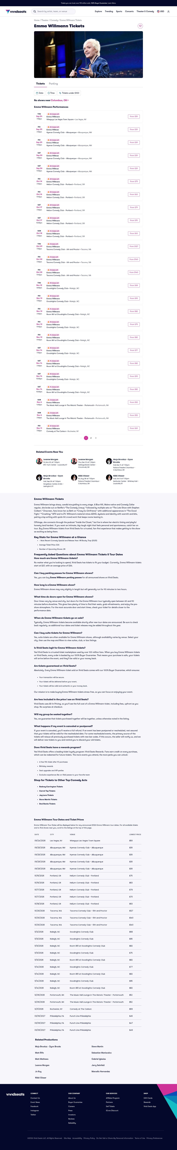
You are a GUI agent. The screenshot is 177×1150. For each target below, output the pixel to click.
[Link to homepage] (17, 11)
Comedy (54, 20)
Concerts (129, 11)
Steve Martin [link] (97, 1046)
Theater (44, 20)
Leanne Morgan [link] (42, 1065)
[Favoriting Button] (140, 26)
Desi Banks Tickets (47, 804)
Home (36, 20)
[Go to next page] (96, 438)
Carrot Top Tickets (47, 791)
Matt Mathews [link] (41, 1059)
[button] (39, 93)
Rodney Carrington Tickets (51, 787)
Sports (119, 11)
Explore (98, 11)
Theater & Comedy (145, 11)
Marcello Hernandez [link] (101, 1071)
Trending (109, 11)
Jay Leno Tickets (46, 795)
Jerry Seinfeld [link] (98, 1065)
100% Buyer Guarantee (99, 3)
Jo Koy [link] (38, 1071)
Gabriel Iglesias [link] (99, 1059)
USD (162, 11)
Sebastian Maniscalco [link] (102, 1053)
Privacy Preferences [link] (154, 1138)
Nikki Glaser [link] (40, 1078)
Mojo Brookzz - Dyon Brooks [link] (48, 1046)
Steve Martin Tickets (48, 799)
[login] (168, 11)
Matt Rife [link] (39, 1053)
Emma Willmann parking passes (66, 577)
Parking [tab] (53, 83)
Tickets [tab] (40, 83)
